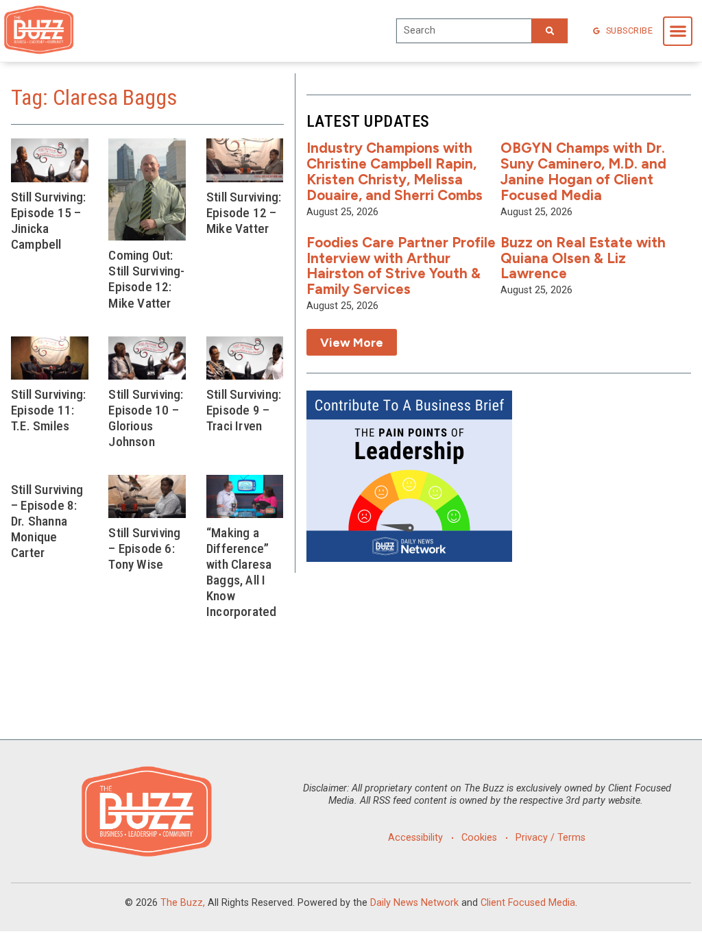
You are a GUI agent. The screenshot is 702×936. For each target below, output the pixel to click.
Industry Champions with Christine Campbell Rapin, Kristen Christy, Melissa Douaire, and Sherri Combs (394, 171)
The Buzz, (182, 903)
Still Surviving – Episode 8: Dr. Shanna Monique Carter (47, 521)
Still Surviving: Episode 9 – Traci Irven (243, 410)
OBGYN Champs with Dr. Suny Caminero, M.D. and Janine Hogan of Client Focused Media (583, 171)
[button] (677, 31)
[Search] (550, 31)
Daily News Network (414, 903)
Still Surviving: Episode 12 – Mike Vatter (243, 212)
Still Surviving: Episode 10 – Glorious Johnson (145, 417)
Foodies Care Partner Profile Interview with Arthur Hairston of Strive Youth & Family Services (401, 266)
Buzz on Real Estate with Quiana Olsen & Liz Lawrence (583, 258)
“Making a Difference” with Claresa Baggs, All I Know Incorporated (241, 572)
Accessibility (415, 837)
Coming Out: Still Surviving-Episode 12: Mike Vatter (146, 278)
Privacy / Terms (550, 837)
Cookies (479, 837)
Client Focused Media (528, 903)
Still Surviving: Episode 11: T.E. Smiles (48, 410)
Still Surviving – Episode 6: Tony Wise (144, 548)
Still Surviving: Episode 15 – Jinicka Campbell (48, 220)
